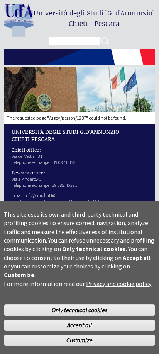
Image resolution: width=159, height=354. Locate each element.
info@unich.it (38, 195)
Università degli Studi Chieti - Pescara (94, 18)
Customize (79, 340)
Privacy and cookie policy (118, 283)
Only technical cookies (79, 310)
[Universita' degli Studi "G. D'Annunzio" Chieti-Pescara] (19, 33)
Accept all (79, 325)
